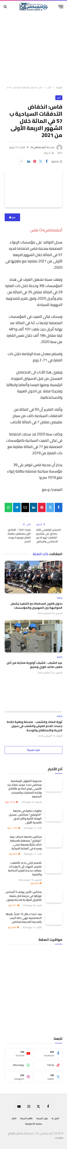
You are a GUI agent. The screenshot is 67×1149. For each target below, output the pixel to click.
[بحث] (6, 6)
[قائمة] (60, 6)
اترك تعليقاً (33, 750)
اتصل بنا (55, 1118)
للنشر (14, 1118)
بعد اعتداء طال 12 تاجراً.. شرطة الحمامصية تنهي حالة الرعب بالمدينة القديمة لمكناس (24, 917)
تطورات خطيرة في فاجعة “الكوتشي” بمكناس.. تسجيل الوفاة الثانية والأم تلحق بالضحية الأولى (25, 816)
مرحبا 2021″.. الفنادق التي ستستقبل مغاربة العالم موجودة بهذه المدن (19, 535)
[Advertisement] (33, 49)
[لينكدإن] (28, 161)
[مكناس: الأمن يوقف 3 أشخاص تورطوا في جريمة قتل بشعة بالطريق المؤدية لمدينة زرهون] (53, 896)
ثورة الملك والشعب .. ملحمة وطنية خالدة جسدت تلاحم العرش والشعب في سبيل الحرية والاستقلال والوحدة (34, 726)
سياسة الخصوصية (33, 1124)
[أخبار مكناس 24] (33, 7)
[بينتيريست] (34, 161)
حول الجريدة (42, 1118)
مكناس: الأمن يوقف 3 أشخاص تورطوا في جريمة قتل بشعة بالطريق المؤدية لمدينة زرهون (24, 895)
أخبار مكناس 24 (38, 147)
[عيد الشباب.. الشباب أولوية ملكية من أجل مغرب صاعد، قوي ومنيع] (33, 636)
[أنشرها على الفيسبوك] (46, 161)
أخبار (58, 98)
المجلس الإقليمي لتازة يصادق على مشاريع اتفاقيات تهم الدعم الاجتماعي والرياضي (48, 535)
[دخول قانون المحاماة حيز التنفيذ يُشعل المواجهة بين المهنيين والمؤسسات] (33, 577)
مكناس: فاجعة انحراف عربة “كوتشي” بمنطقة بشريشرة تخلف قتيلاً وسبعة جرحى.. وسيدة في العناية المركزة (26, 842)
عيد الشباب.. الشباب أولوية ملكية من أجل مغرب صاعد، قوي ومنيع (34, 665)
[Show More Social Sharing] (21, 161)
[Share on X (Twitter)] (40, 161)
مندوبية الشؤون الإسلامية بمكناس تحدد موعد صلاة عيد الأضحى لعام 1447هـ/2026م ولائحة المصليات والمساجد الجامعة (24, 788)
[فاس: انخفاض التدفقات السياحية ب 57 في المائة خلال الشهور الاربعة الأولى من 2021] (33, 189)
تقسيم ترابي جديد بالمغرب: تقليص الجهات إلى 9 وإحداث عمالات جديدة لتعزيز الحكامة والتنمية (25, 868)
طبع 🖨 (12, 217)
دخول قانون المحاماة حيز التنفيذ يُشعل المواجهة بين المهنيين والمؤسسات (36, 605)
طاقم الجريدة (26, 1118)
